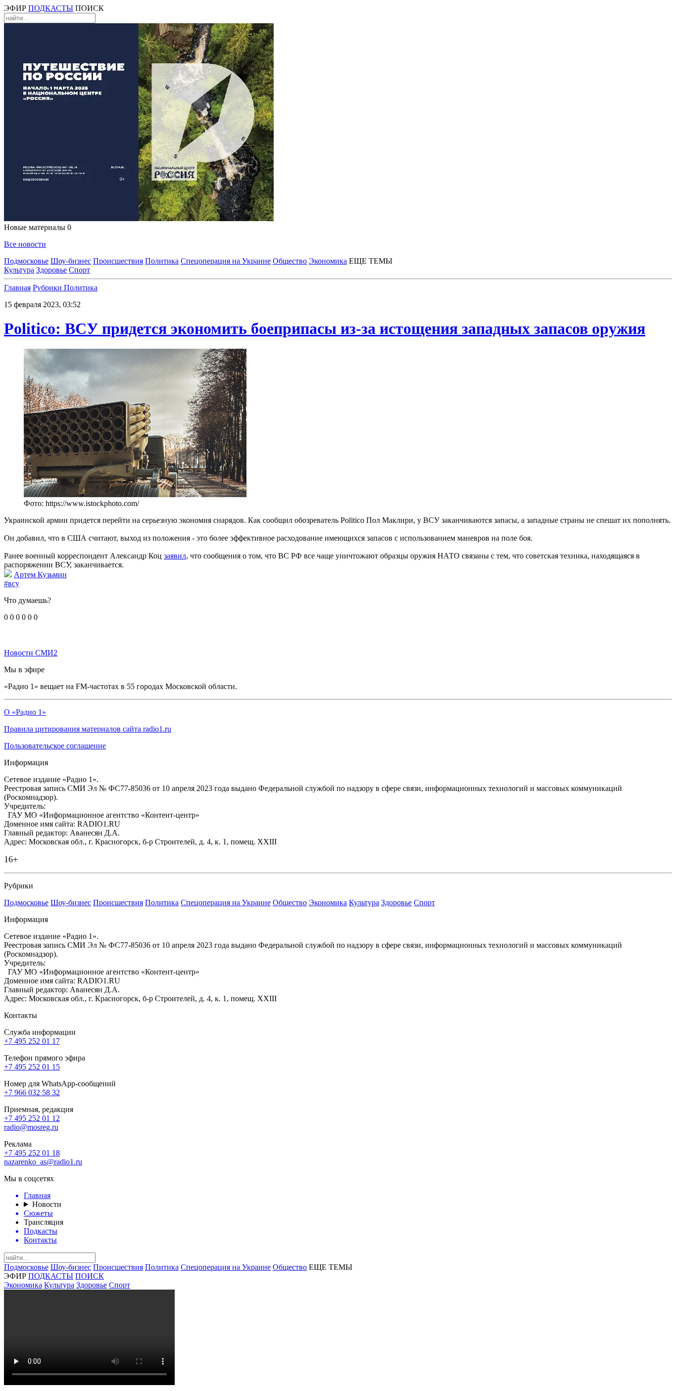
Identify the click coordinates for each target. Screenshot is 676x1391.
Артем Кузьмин (40, 574)
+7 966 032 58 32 (32, 1092)
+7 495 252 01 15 (32, 1067)
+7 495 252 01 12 (32, 1118)
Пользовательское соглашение (55, 746)
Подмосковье (26, 261)
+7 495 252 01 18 (32, 1153)
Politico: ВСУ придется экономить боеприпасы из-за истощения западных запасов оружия (324, 328)
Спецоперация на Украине (226, 261)
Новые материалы (37, 227)
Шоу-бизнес (70, 261)
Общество (290, 261)
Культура (19, 270)
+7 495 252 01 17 (32, 1041)
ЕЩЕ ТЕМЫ (370, 261)
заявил (175, 556)
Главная (17, 287)
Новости (46, 1204)
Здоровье (51, 270)
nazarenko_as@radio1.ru (43, 1162)
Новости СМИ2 (30, 653)
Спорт (79, 270)
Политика (162, 261)
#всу (11, 583)
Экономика (328, 261)
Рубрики (48, 287)
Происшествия (118, 261)
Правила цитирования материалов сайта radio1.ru (87, 729)
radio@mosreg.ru (31, 1127)
